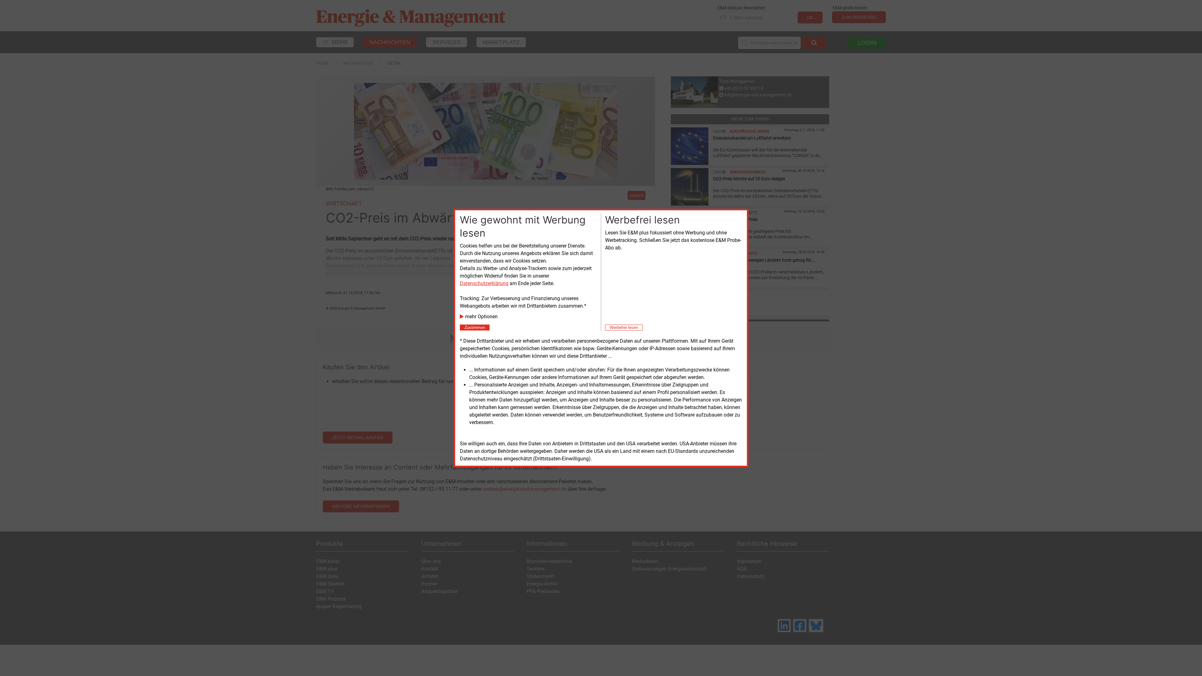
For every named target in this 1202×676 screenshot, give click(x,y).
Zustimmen (474, 327)
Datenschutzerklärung (484, 283)
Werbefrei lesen (623, 327)
